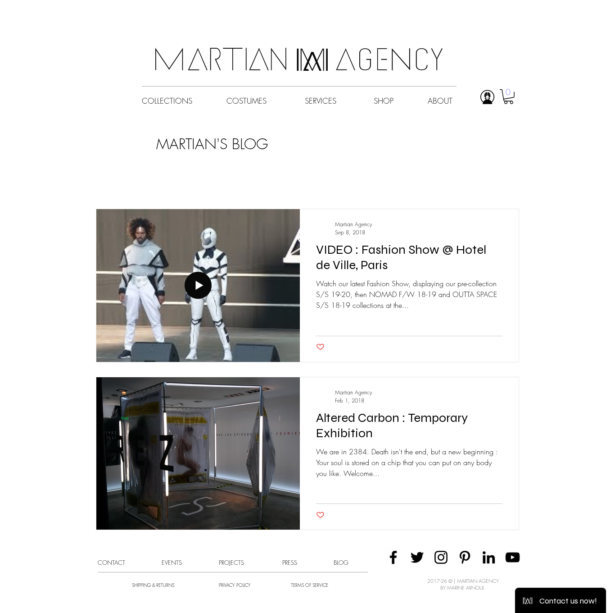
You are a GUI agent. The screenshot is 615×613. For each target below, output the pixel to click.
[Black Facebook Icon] (393, 557)
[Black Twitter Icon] (417, 557)
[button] (508, 96)
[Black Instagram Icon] (441, 557)
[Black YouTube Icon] (512, 557)
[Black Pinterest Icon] (465, 557)
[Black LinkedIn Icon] (488, 557)
